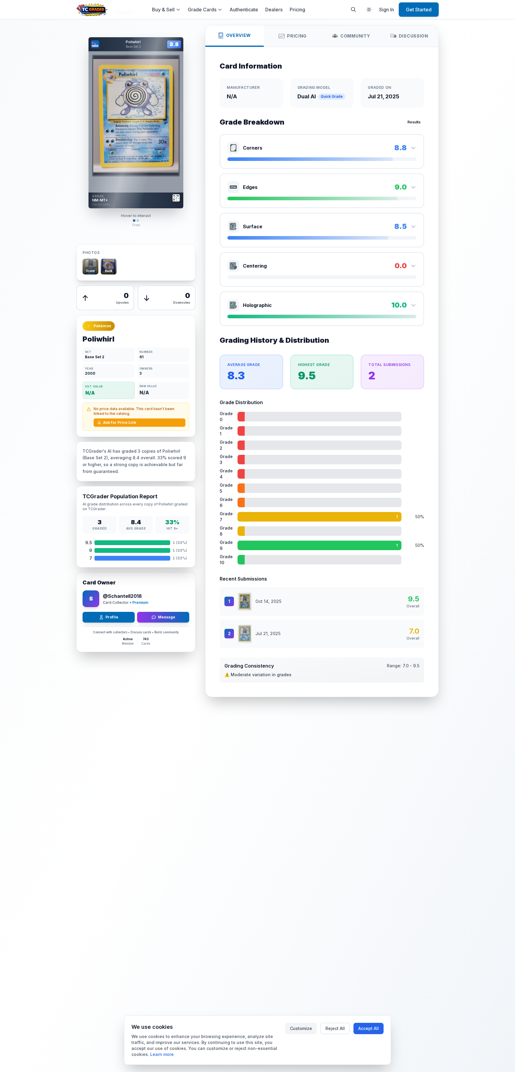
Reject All (335, 1028)
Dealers (274, 10)
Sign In (386, 10)
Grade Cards (202, 10)
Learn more (162, 1054)
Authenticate (243, 10)
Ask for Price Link (119, 422)
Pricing (297, 10)
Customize (301, 1028)
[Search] (353, 9)
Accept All (368, 1028)
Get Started (419, 10)
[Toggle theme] (369, 9)
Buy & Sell (163, 10)
